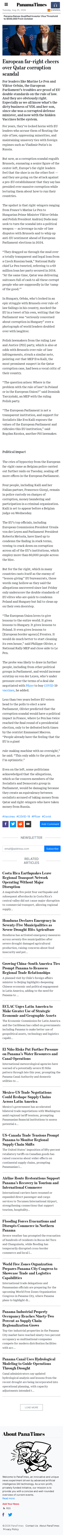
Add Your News (10, 1503)
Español (56, 10)
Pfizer (30, 685)
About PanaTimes (49, 1525)
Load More (31, 1407)
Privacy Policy (11, 1529)
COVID (48, 685)
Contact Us (32, 1525)
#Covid (46, 816)
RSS (8, 1508)
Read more (8, 1498)
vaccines (8, 690)
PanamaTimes (32, 4)
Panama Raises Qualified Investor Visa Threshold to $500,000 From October (31, 17)
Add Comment (50, 824)
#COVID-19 (23, 816)
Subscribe (52, 848)
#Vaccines (8, 816)
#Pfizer (36, 816)
